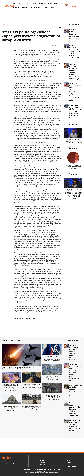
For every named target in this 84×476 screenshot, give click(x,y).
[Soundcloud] (72, 6)
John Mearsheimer (49, 312)
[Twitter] (74, 4)
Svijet (3, 24)
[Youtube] (75, 6)
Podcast (73, 174)
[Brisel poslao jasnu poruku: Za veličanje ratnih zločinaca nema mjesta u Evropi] (52, 369)
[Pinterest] (9, 58)
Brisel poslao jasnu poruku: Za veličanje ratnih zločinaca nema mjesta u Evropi (51, 378)
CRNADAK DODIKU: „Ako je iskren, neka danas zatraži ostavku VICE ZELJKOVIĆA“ (75, 35)
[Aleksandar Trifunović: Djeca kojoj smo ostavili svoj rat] (73, 158)
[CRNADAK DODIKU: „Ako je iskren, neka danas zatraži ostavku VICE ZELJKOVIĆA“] (66, 31)
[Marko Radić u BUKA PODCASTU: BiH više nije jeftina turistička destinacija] (73, 133)
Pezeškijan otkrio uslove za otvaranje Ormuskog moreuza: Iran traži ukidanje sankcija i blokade (31, 387)
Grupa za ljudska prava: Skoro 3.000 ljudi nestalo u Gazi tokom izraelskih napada (31, 407)
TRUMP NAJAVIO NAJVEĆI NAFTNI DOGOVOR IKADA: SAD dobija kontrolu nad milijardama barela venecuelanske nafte (75, 92)
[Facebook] (70, 4)
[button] (77, 5)
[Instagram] (72, 4)
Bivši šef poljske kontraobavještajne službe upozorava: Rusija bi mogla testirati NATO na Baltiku (51, 358)
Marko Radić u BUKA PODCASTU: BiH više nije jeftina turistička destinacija (73, 141)
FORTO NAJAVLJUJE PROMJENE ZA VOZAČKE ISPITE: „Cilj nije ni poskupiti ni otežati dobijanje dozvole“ (75, 52)
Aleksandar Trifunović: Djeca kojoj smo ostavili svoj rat (73, 166)
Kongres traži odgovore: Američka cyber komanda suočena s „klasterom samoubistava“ (11, 408)
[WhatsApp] (9, 62)
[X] (9, 55)
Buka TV (73, 124)
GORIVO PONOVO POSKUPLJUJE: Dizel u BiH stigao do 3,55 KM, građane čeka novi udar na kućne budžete (75, 111)
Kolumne (73, 148)
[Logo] (9, 5)
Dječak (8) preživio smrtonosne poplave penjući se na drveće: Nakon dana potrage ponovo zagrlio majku (51, 397)
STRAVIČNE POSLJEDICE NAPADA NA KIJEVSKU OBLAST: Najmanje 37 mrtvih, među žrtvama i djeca (74, 71)
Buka (3, 46)
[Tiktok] (70, 6)
